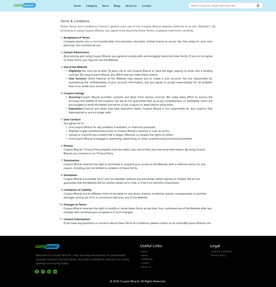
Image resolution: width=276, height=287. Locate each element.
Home (77, 6)
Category (91, 6)
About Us (131, 6)
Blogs (117, 6)
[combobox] (222, 5)
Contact (146, 6)
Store (105, 6)
